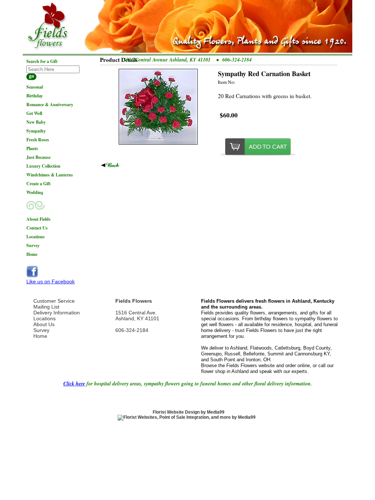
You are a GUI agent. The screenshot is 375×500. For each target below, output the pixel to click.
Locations (44, 318)
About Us (44, 324)
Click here (74, 383)
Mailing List (46, 307)
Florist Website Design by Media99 (188, 412)
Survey (41, 330)
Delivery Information (56, 313)
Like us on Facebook (50, 281)
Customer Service (54, 301)
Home (40, 336)
